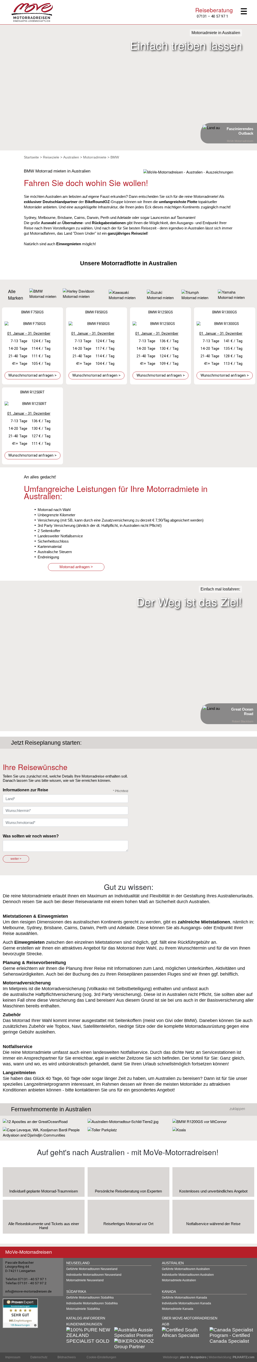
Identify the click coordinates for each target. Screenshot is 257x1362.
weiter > (16, 859)
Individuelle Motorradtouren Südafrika (92, 1303)
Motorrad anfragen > (76, 567)
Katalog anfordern (85, 1318)
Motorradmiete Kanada (177, 1309)
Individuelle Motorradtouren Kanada (186, 1303)
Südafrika (76, 1292)
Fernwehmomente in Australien (51, 1109)
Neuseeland (78, 1263)
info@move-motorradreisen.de (28, 1291)
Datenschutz (38, 1357)
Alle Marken (15, 294)
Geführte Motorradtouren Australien (186, 1269)
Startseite (31, 157)
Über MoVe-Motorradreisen (189, 1318)
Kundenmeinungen (84, 1324)
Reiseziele (51, 157)
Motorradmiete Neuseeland (85, 1280)
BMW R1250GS (160, 312)
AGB (165, 1324)
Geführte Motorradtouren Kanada (184, 1297)
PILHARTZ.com (243, 1357)
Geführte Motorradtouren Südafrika (90, 1297)
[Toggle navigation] (245, 11)
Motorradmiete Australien (179, 1280)
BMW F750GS (32, 312)
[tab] (128, 1109)
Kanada (169, 1292)
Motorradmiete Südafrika (83, 1309)
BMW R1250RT (32, 392)
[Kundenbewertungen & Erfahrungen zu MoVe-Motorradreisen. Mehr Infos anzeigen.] (20, 1312)
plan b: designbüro (193, 1357)
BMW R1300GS (224, 312)
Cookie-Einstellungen (101, 1357)
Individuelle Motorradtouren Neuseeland (93, 1274)
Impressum (12, 1357)
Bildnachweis (66, 1357)
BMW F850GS (96, 312)
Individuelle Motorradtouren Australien (188, 1274)
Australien (71, 157)
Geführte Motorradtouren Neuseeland (91, 1269)
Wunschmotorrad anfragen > (32, 375)
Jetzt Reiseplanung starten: (46, 742)
